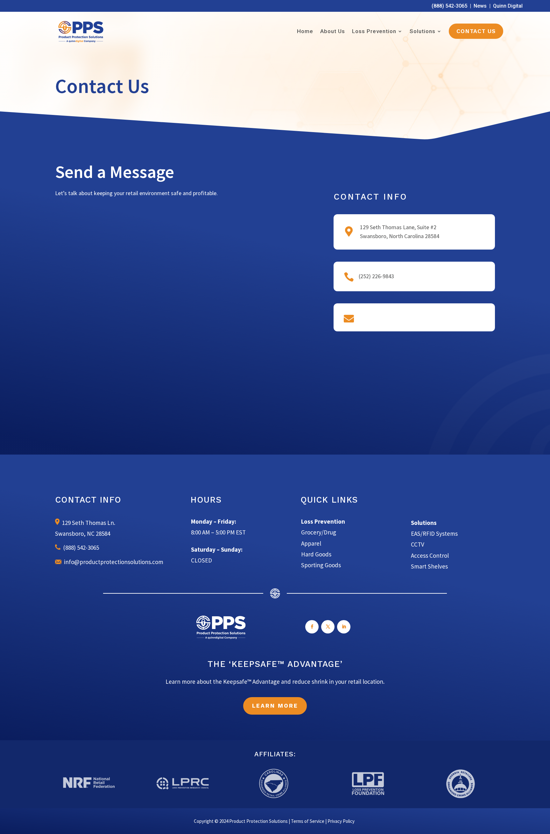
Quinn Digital (508, 6)
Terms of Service (307, 821)
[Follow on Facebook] (312, 626)
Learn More (275, 705)
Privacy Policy (341, 821)
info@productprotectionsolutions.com (112, 562)
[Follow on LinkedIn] (343, 626)
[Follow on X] (328, 626)
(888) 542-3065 (449, 6)
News (480, 6)
